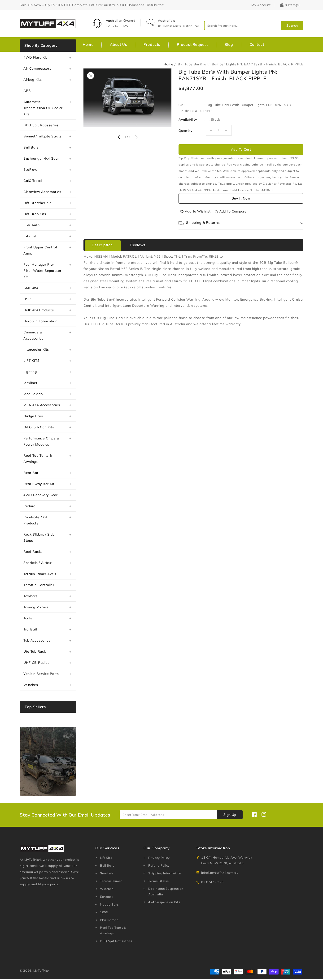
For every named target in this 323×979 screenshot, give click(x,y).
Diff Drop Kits (34, 214)
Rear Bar (31, 473)
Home (168, 64)
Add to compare (232, 211)
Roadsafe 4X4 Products (35, 520)
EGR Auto (31, 225)
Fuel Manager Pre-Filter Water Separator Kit (42, 270)
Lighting (30, 372)
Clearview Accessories (42, 192)
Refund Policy (159, 865)
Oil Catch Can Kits (38, 427)
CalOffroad (32, 181)
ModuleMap (33, 394)
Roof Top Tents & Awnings (37, 458)
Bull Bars (31, 147)
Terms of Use (158, 881)
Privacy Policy (159, 858)
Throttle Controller (38, 585)
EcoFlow (30, 169)
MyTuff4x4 (41, 970)
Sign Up (229, 815)
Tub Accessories (37, 640)
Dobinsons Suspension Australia (165, 891)
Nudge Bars (33, 416)
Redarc (29, 506)
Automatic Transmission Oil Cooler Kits (43, 108)
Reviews (138, 245)
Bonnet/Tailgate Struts (42, 136)
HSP (27, 299)
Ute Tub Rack (34, 651)
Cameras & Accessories (33, 335)
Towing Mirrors (35, 607)
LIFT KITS (31, 360)
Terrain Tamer (111, 881)
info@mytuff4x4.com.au (220, 872)
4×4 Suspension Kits (164, 902)
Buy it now (241, 198)
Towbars (30, 596)
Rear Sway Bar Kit (38, 484)
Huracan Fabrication (40, 321)
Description (102, 245)
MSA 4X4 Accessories (41, 405)
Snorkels (106, 873)
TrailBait (30, 629)
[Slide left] (119, 137)
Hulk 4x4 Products (38, 310)
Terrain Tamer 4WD (39, 574)
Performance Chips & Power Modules (41, 441)
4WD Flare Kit (35, 57)
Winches (30, 685)
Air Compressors (37, 68)
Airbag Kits (32, 79)
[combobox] (253, 25)
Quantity (185, 130)
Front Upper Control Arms (40, 250)
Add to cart (241, 149)
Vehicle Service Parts (41, 674)
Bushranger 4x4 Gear (41, 158)
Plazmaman (109, 920)
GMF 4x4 (30, 288)
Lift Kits (106, 858)
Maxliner (30, 383)
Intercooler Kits (36, 349)
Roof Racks (33, 551)
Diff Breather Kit (37, 203)
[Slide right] (136, 137)
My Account (261, 5)
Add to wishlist (198, 211)
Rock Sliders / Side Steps (39, 537)
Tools (27, 618)
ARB (27, 91)
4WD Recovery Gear (40, 495)
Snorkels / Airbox (37, 563)
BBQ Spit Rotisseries (41, 125)
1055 (104, 912)
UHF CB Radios (36, 662)
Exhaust (30, 236)
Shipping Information (164, 873)
